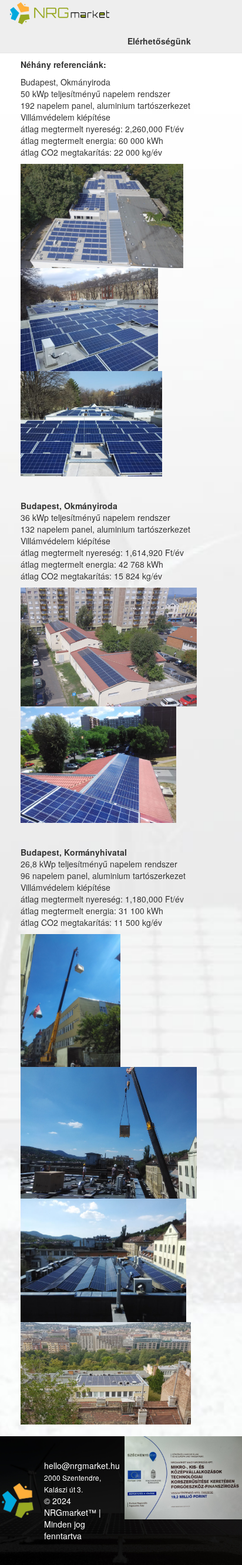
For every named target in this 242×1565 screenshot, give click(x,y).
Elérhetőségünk (159, 41)
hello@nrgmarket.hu (82, 1465)
